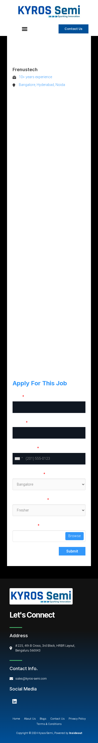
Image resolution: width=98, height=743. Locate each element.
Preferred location (29, 474)
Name (18, 397)
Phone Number (26, 448)
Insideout (75, 733)
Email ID (20, 423)
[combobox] (18, 458)
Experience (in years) (31, 500)
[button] (24, 28)
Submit (72, 551)
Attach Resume (26, 526)
